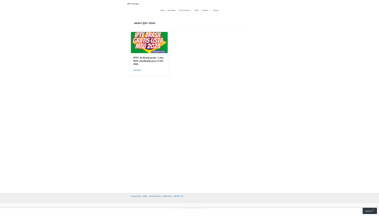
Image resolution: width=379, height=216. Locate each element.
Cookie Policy (167, 196)
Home (162, 10)
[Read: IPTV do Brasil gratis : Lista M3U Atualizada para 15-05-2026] (149, 42)
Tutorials (205, 10)
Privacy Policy (136, 196)
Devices (216, 10)
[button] (190, 10)
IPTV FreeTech (133, 4)
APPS (197, 10)
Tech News (171, 10)
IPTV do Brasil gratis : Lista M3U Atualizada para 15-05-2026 (148, 60)
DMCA (145, 196)
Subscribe (368, 211)
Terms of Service (155, 196)
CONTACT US (178, 196)
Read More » (137, 70)
